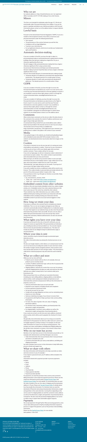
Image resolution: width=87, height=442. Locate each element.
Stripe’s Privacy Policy (50, 379)
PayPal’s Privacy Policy (30, 381)
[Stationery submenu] (56, 4)
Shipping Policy (71, 427)
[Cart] (83, 5)
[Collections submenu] (69, 4)
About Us (53, 424)
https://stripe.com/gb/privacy (48, 179)
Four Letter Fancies (22, 4)
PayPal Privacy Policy (38, 410)
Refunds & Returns (71, 426)
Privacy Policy (70, 423)
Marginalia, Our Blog (55, 423)
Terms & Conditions (72, 424)
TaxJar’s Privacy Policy (46, 385)
